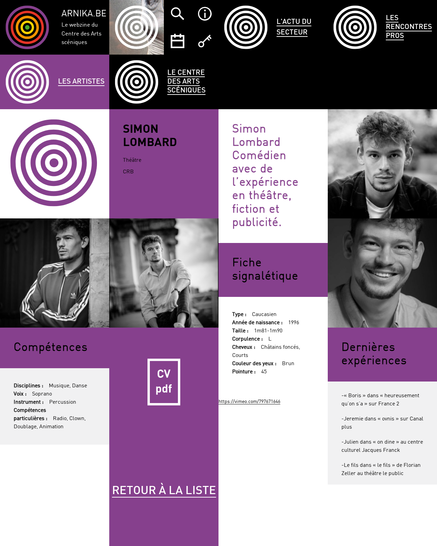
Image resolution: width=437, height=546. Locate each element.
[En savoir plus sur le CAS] (204, 13)
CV (163, 382)
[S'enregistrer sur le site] (204, 41)
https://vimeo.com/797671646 (249, 401)
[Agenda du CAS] (177, 41)
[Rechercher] (177, 13)
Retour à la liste (164, 491)
